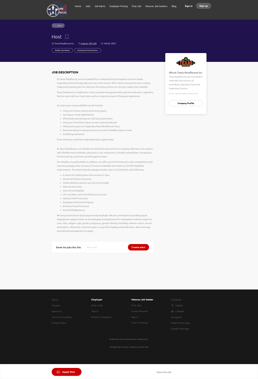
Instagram (176, 316)
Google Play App (180, 328)
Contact (56, 305)
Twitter (179, 305)
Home (55, 299)
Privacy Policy (59, 322)
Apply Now (68, 371)
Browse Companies (101, 316)
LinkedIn (179, 311)
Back (59, 25)
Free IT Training (139, 322)
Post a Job (96, 305)
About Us (57, 311)
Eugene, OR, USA (89, 43)
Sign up (203, 5)
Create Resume (139, 311)
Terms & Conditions (62, 316)
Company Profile (186, 103)
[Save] (66, 36)
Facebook (176, 299)
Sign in (188, 5)
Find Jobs (136, 305)
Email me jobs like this (68, 247)
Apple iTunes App (180, 322)
